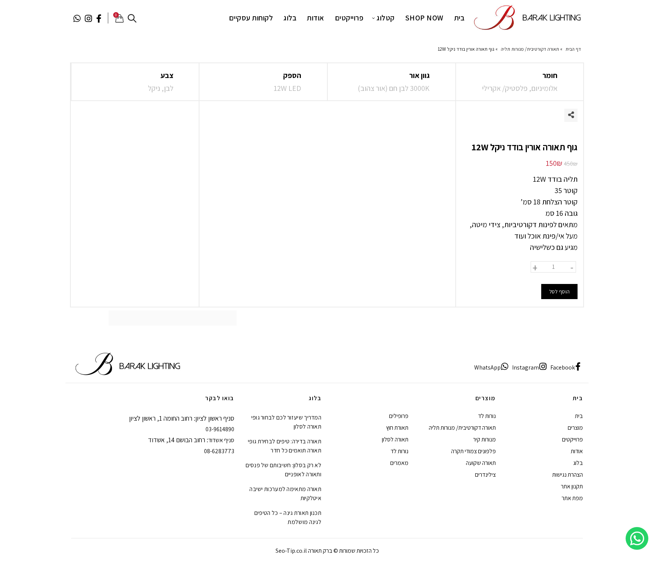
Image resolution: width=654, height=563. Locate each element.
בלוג (289, 18)
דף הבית (573, 49)
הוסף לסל (559, 291)
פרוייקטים (349, 18)
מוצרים (575, 428)
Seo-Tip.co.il (291, 551)
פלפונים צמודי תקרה (473, 451)
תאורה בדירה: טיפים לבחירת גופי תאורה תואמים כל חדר (284, 445)
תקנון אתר (572, 486)
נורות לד (487, 416)
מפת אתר (572, 498)
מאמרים (399, 463)
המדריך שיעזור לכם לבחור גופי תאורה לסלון (286, 421)
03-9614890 (220, 429)
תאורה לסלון (395, 439)
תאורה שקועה (481, 463)
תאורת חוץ (397, 428)
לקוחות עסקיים (251, 18)
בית (459, 18)
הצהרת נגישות (567, 475)
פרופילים (398, 416)
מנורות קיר (484, 439)
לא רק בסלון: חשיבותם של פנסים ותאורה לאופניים (283, 469)
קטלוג (386, 18)
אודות (315, 18)
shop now (424, 18)
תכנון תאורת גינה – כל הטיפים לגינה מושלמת (287, 517)
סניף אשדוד (221, 440)
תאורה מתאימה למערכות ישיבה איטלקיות (285, 493)
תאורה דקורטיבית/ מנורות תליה (530, 49)
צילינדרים (485, 475)
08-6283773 (219, 451)
